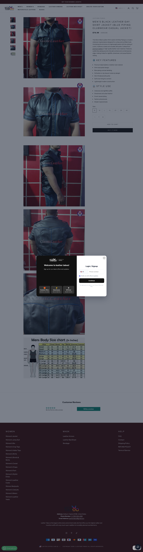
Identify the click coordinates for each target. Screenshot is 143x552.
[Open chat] (138, 547)
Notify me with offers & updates (89, 276)
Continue (92, 280)
